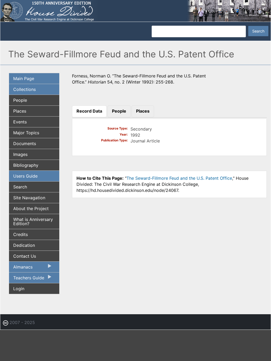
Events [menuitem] (20, 121)
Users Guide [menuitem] (25, 176)
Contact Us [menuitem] (24, 256)
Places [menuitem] (19, 111)
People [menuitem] (20, 100)
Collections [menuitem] (24, 89)
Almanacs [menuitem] (21, 268)
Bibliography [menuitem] (25, 165)
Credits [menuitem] (20, 234)
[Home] (135, 10)
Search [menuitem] (20, 186)
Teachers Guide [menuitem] (26, 279)
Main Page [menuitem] (23, 78)
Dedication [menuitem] (24, 245)
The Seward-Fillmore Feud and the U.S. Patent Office (179, 178)
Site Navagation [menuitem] (29, 197)
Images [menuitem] (20, 154)
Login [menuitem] (18, 288)
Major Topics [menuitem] (26, 132)
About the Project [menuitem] (31, 208)
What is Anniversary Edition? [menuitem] (33, 221)
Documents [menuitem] (24, 143)
